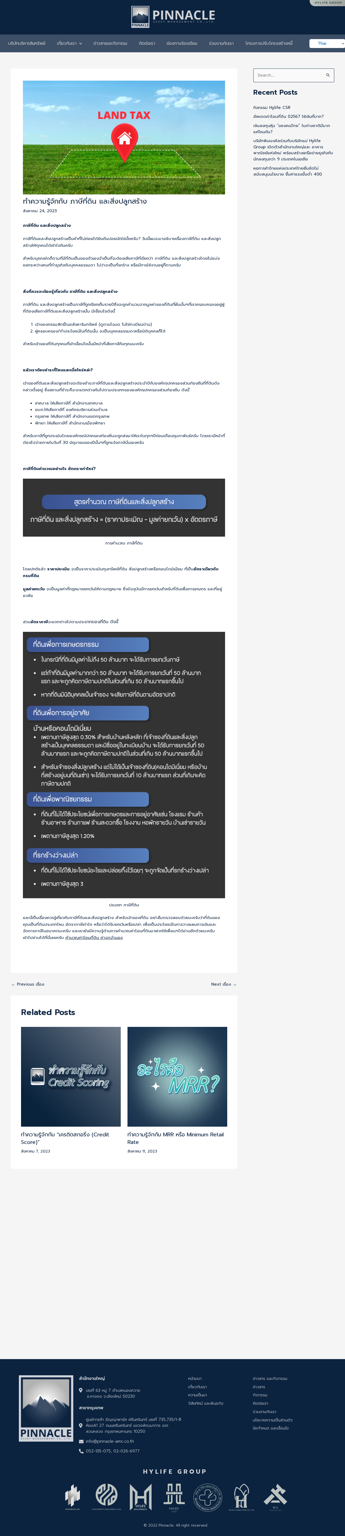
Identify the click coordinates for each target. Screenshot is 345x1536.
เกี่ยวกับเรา (67, 43)
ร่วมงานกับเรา (221, 43)
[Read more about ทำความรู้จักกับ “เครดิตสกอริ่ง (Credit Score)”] (71, 1076)
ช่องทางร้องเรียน (182, 43)
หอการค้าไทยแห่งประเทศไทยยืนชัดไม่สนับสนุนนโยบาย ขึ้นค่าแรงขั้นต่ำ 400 (287, 171)
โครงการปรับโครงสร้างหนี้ (268, 43)
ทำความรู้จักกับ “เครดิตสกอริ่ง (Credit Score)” (65, 1138)
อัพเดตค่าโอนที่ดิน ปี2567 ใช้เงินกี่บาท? (288, 116)
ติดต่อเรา (147, 43)
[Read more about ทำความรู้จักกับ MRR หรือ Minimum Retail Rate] (177, 1076)
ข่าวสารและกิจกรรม (110, 43)
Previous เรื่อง (27, 984)
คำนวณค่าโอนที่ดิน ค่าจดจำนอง (94, 938)
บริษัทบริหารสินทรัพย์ (26, 43)
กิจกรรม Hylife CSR (271, 108)
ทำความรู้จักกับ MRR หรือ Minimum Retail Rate (175, 1138)
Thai (322, 43)
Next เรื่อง (224, 984)
